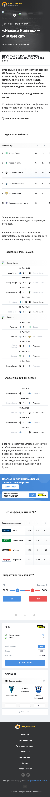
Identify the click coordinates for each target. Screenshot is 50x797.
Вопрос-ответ (25, 769)
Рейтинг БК (25, 752)
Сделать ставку (25, 663)
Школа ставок (25, 757)
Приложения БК (25, 740)
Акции (25, 763)
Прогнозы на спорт (25, 746)
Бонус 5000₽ (10, 487)
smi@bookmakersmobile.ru (37, 781)
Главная (25, 735)
